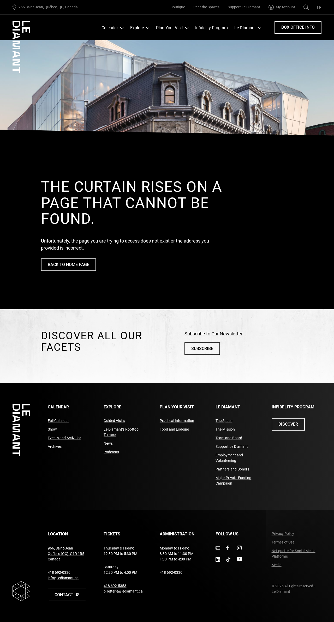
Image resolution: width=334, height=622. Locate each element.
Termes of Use (283, 542)
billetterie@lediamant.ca (123, 591)
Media (277, 565)
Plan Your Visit (169, 27)
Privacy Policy (283, 534)
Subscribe (202, 348)
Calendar (110, 27)
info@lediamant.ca (63, 578)
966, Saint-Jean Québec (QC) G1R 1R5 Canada (66, 553)
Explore (137, 27)
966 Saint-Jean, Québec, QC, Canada (48, 7)
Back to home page (68, 264)
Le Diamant (245, 27)
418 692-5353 (115, 586)
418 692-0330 (59, 572)
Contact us (67, 594)
